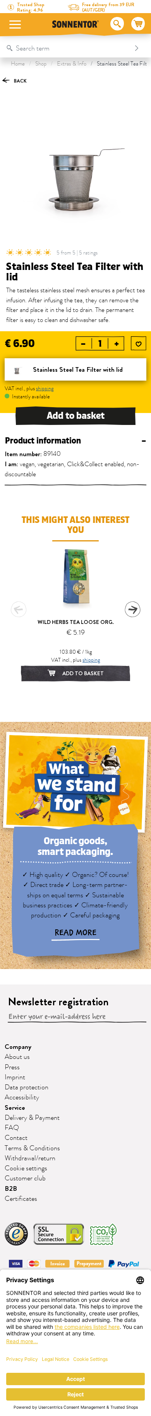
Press (12, 1067)
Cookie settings (26, 1168)
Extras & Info (71, 64)
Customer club (25, 1178)
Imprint (15, 1077)
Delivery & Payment (32, 1118)
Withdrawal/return (30, 1158)
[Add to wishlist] (138, 344)
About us (17, 1057)
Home (18, 64)
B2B (11, 1188)
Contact (16, 1138)
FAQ (12, 1128)
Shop (40, 64)
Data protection (26, 1087)
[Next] (132, 609)
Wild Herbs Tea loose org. (76, 622)
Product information (75, 441)
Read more (75, 932)
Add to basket (76, 416)
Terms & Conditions (32, 1148)
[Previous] (19, 609)
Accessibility (22, 1097)
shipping (44, 388)
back (20, 80)
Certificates (21, 1199)
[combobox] (68, 48)
